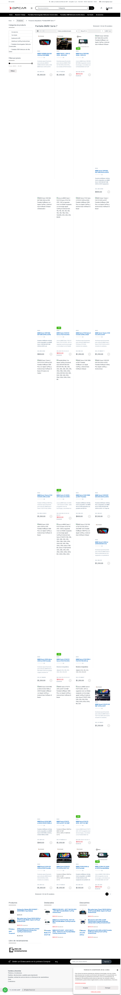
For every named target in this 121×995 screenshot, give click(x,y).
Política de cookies (96, 991)
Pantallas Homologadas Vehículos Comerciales (43, 14)
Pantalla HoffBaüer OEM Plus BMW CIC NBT (64, 830)
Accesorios (99, 14)
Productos (20, 20)
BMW (38, 51)
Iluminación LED (16, 38)
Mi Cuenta (11, 1)
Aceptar (85, 988)
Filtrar (13, 71)
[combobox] (46, 8)
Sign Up (106, 961)
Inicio (11, 14)
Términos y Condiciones (15, 973)
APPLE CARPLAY (61, 833)
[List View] (40, 31)
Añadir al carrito (50, 74)
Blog (56, 962)
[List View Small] (43, 31)
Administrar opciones (80, 983)
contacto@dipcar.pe (106, 1)
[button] (117, 970)
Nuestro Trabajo (20, 14)
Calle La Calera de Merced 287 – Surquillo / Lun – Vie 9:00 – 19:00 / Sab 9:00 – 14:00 (74, 1)
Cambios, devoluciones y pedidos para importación (23, 975)
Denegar (107, 988)
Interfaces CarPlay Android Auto (21, 41)
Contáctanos (11, 981)
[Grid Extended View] (37, 31)
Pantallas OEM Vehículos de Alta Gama (72, 14)
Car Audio (90, 14)
